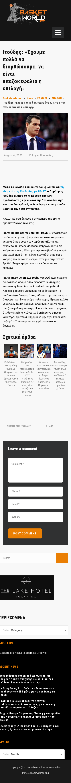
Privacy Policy (53, 767)
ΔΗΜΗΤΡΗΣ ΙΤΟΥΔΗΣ (19, 426)
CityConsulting (41, 773)
